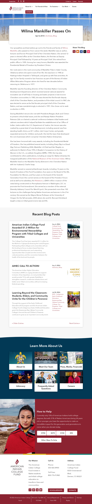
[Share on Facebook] (81, 51)
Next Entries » (74, 323)
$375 (53, 433)
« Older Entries (18, 323)
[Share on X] (84, 51)
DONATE (29, 12)
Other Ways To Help (49, 440)
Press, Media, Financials (71, 367)
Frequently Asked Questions (46, 387)
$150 (62, 433)
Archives (49, 36)
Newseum (39, 181)
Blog (55, 36)
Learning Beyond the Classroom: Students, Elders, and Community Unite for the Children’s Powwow (30, 295)
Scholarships (56, 490)
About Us (28, 6)
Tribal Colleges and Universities (57, 236)
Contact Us (68, 1)
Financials (80, 1)
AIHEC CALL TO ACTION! (25, 265)
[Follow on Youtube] (40, 489)
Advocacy (55, 267)
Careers (74, 1)
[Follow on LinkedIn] (37, 489)
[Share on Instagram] (88, 51)
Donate (72, 490)
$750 (43, 433)
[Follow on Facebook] (30, 489)
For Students (54, 6)
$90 (71, 433)
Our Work (65, 6)
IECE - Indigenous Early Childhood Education (58, 296)
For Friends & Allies (41, 6)
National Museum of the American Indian (48, 159)
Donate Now (12, 1)
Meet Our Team (46, 367)
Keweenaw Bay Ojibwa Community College (58, 302)
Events (74, 6)
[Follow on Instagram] (33, 489)
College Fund (56, 226)
